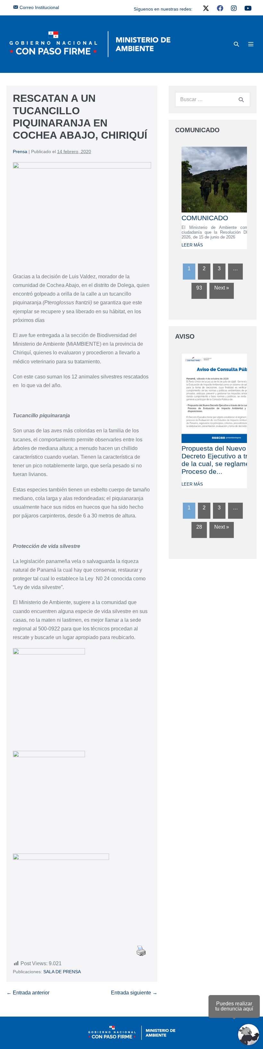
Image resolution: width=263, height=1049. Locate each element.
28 (199, 527)
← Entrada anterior (27, 992)
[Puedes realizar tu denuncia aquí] (248, 1034)
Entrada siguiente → (134, 992)
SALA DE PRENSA (62, 971)
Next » (221, 287)
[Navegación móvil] (251, 44)
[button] (236, 44)
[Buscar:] (212, 99)
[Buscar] (241, 99)
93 (199, 287)
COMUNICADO (205, 217)
